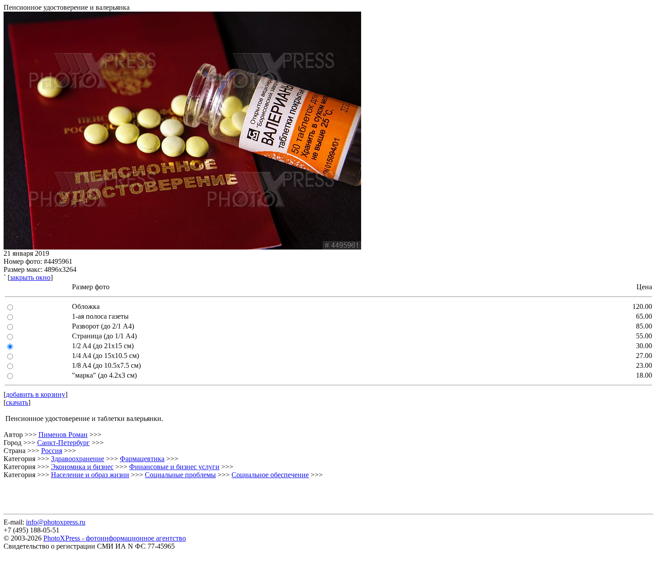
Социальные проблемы (180, 475)
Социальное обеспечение (270, 475)
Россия (51, 450)
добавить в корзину (35, 394)
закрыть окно (30, 277)
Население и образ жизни (90, 475)
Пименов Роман (63, 434)
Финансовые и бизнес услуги (174, 466)
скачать (17, 402)
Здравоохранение (77, 458)
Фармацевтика (142, 458)
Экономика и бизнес (82, 466)
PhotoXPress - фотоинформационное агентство (114, 538)
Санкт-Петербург (63, 442)
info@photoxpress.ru (55, 522)
